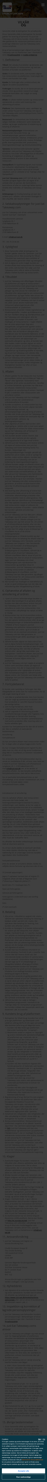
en (44, 1439)
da (39, 1439)
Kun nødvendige (23, 1477)
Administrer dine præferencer (32, 1460)
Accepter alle (23, 1471)
